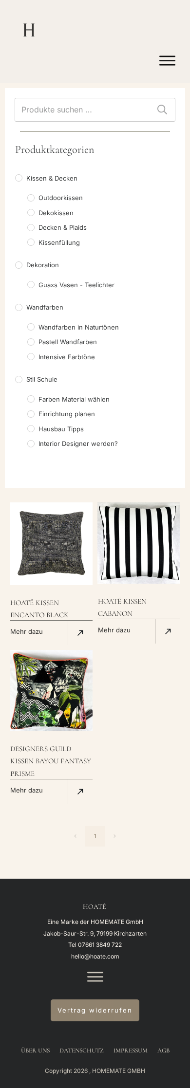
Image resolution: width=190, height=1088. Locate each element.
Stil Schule (41, 379)
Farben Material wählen (74, 399)
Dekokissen (56, 213)
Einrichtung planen (66, 414)
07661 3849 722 (100, 944)
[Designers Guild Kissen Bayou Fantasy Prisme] (51, 690)
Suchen (162, 110)
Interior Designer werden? (78, 443)
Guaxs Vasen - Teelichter (76, 285)
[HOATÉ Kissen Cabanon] (138, 543)
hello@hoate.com (95, 956)
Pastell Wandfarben (67, 342)
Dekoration (42, 265)
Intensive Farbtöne (66, 357)
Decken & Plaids (62, 227)
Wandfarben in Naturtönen (78, 327)
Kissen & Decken (51, 178)
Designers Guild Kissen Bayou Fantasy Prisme (50, 760)
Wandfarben (44, 307)
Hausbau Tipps (61, 429)
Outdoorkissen (60, 198)
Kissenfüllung (59, 242)
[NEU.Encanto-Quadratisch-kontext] (51, 543)
